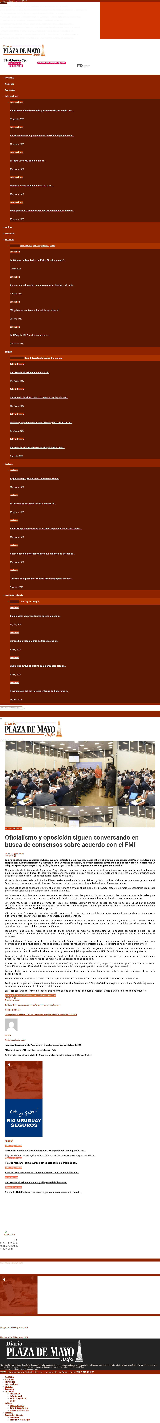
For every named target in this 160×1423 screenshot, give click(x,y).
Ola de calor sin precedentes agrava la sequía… (35, 616)
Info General (16, 1396)
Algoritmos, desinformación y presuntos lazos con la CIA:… (42, 110)
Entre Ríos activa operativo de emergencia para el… (38, 666)
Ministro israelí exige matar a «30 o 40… (31, 185)
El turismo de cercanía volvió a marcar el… (32, 503)
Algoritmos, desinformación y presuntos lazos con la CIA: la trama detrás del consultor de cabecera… (40, 34)
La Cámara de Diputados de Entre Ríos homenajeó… (38, 260)
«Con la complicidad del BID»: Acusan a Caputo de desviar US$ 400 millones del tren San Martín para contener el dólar (59, 1273)
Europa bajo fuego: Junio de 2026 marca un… (34, 641)
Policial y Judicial (18, 1398)
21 (12, 1249)
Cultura (8, 352)
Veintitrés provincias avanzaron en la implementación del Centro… (46, 528)
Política (8, 227)
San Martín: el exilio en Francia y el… (29, 372)
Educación (15, 252)
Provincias (10, 90)
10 (1, 1246)
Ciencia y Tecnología (20, 1420)
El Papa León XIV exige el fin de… (28, 160)
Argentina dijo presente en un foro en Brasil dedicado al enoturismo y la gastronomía (34, 6)
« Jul (2, 1257)
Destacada (10, 828)
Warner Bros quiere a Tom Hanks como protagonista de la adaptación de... (45, 1150)
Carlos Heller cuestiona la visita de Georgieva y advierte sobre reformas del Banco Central (48, 1055)
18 (4, 1249)
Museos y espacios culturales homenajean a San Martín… (41, 422)
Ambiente (14, 607)
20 (9, 1249)
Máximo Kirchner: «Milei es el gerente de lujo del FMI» (30, 1050)
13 (9, 1246)
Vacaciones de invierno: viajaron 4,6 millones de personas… (42, 553)
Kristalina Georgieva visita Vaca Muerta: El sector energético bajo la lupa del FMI (43, 1045)
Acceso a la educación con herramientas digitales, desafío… (42, 285)
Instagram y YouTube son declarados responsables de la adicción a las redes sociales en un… (37, 31)
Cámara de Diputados (22, 995)
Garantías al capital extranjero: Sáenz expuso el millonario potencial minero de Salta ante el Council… (40, 27)
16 (17, 1246)
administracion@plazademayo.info (24, 1369)
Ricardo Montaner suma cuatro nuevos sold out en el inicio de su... (41, 1163)
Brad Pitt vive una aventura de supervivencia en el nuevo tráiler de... (42, 1172)
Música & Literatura (13, 1158)
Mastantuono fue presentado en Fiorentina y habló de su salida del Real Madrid (31, 20)
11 (4, 1246)
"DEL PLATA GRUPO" (85, 1372)
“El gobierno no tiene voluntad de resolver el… (35, 310)
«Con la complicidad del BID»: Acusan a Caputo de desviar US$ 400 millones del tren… (34, 13)
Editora (10, 853)
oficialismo (41, 995)
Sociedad (9, 239)
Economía (9, 233)
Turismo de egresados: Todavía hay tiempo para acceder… (41, 578)
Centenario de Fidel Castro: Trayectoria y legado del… (39, 397)
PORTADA (9, 78)
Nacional (9, 84)
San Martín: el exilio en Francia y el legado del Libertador (36, 1182)
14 (12, 1246)
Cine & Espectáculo (13, 1146)
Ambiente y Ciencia (14, 595)
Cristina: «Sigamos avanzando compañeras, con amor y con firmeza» (32, 1005)
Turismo (9, 464)
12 (6, 1246)
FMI (34, 995)
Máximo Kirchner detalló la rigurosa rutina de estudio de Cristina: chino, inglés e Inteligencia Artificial (40, 17)
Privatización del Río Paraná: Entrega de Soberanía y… (39, 691)
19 (7, 1249)
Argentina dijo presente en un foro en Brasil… (34, 478)
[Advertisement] (80, 1213)
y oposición (51, 995)
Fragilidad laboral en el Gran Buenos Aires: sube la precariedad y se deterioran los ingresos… (37, 38)
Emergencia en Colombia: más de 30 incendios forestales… (42, 210)
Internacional (11, 96)
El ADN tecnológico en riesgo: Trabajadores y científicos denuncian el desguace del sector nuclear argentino (43, 10)
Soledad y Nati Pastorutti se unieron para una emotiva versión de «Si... (43, 1192)
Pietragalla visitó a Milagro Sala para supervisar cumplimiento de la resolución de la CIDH (41, 1015)
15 (14, 1246)
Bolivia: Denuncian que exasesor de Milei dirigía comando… (42, 135)
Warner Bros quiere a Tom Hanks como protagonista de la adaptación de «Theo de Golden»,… (37, 24)
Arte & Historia (17, 364)
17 (1, 1249)
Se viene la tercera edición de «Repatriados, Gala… (37, 447)
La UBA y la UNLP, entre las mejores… (30, 335)
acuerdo (9, 995)
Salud (13, 1401)
